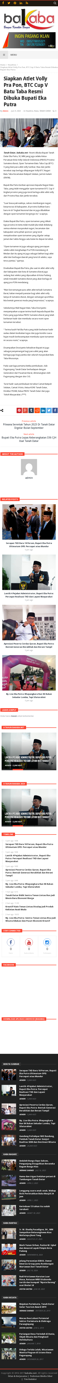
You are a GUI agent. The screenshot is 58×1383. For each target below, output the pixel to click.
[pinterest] (19, 410)
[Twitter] (9, 3)
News (36, 111)
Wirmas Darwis (26, 1170)
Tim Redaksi (30, 1379)
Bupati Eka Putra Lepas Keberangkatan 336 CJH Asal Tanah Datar (29, 438)
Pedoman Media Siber (41, 1376)
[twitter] (49, 410)
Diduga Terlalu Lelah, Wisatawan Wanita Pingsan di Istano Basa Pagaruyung (36, 1352)
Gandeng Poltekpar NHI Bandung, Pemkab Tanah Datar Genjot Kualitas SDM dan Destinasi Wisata (37, 1139)
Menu (13, 55)
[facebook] (55, 410)
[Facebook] (3, 3)
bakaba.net (31, 1373)
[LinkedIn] (21, 3)
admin (5, 111)
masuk (14, 716)
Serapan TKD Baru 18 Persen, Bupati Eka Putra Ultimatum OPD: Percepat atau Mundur (37, 1073)
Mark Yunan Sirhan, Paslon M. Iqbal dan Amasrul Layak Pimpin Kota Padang (37, 1248)
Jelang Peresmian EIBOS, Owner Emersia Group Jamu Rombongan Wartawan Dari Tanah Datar (36, 1264)
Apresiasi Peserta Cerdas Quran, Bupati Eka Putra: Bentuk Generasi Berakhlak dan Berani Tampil (37, 1108)
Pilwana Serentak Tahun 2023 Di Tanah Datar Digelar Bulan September (29, 424)
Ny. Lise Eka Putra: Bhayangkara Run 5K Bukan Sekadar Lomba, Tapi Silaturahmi (37, 1123)
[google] (25, 410)
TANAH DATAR (45, 111)
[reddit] (37, 410)
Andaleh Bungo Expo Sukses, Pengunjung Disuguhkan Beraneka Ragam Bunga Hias (37, 1164)
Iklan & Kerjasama (17, 1376)
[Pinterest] (15, 3)
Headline (12, 65)
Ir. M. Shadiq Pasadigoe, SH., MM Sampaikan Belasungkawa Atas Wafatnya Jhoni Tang (36, 1232)
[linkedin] (43, 410)
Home (2, 65)
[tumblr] (31, 410)
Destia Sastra (26, 1289)
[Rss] (27, 3)
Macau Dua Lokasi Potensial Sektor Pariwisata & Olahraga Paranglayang (35, 1321)
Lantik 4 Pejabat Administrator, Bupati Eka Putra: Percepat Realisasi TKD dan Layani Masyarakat (28, 759)
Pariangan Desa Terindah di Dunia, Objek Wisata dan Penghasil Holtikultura (37, 1337)
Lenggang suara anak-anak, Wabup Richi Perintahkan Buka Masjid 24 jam (37, 1193)
